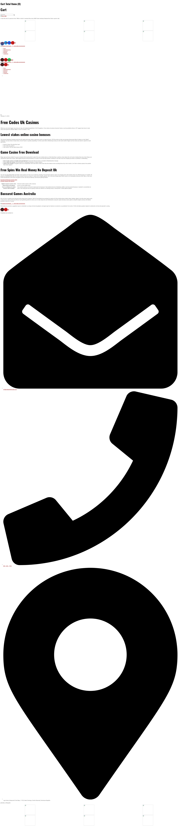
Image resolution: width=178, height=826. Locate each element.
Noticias (5, 52)
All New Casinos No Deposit (7, 181)
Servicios (5, 51)
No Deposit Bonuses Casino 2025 (9, 180)
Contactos (5, 53)
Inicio (4, 48)
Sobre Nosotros (7, 49)
